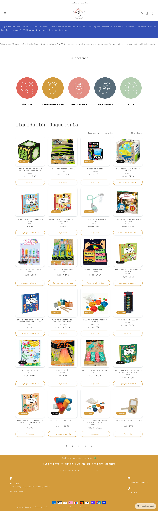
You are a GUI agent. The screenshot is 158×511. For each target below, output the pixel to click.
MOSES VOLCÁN (62, 370)
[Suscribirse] (97, 470)
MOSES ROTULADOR (30, 370)
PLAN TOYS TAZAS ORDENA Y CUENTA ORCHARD (95, 422)
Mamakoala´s (26, 507)
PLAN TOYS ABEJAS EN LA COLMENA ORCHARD (62, 321)
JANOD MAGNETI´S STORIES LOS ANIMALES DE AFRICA (127, 371)
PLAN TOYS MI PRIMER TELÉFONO (128, 421)
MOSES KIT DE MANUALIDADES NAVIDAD (128, 220)
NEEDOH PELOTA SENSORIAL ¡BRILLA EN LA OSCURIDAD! (30, 170)
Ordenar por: (93, 133)
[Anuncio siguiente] (108, 3)
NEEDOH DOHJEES (95, 169)
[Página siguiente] (91, 446)
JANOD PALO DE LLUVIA (128, 320)
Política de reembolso (58, 507)
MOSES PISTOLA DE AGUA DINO (95, 370)
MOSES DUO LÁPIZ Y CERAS (30, 269)
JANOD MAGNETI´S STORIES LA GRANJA (128, 270)
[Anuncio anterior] (49, 3)
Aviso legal (72, 507)
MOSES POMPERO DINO (63, 269)
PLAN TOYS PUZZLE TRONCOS (62, 421)
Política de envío (84, 507)
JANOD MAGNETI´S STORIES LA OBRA (30, 220)
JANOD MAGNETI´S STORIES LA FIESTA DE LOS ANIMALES (30, 321)
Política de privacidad (40, 507)
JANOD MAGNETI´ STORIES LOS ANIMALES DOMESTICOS (30, 422)
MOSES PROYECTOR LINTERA (63, 169)
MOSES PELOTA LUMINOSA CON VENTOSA (128, 170)
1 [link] (66, 446)
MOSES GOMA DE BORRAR (95, 269)
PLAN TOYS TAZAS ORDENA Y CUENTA (95, 321)
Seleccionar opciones (128, 232)
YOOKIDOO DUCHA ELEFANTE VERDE (95, 220)
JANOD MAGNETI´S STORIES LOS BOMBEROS (62, 220)
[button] (4, 13)
